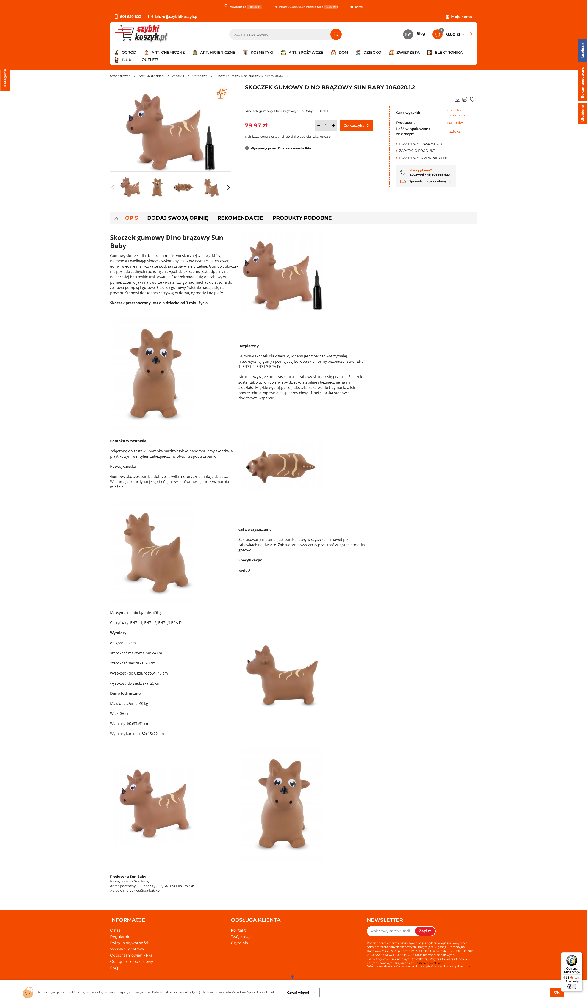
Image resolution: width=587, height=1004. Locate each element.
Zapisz (425, 931)
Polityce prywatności (429, 963)
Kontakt (238, 930)
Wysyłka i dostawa (127, 949)
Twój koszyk (242, 937)
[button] (228, 187)
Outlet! (150, 60)
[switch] (571, 986)
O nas (115, 930)
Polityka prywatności (129, 943)
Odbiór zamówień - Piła (131, 955)
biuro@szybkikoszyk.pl (177, 16)
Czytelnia (239, 943)
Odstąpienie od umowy (131, 961)
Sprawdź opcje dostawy (427, 181)
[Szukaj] (336, 34)
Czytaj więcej (298, 992)
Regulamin (120, 937)
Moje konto (461, 16)
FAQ (114, 968)
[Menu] (579, 955)
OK (557, 992)
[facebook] (292, 976)
